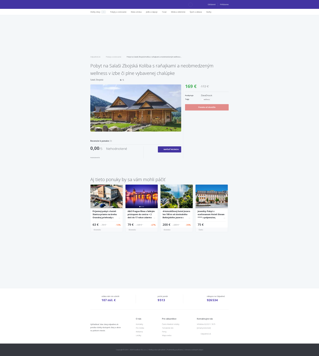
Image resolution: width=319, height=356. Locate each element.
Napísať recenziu (171, 149)
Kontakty (139, 324)
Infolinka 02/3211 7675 (206, 324)
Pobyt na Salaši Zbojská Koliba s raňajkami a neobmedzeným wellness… (154, 57)
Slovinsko (167, 230)
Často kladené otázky (170, 324)
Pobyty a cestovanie (113, 57)
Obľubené (212, 4)
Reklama (139, 331)
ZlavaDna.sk (206, 95)
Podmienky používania (175, 350)
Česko (201, 230)
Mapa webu (166, 335)
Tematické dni (167, 328)
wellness (207, 99)
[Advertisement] (159, 35)
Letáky (138, 335)
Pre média (140, 328)
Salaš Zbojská (96, 79)
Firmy (164, 331)
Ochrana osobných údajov (194, 350)
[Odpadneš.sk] (100, 4)
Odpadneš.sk (95, 57)
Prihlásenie (224, 4)
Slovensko (97, 230)
